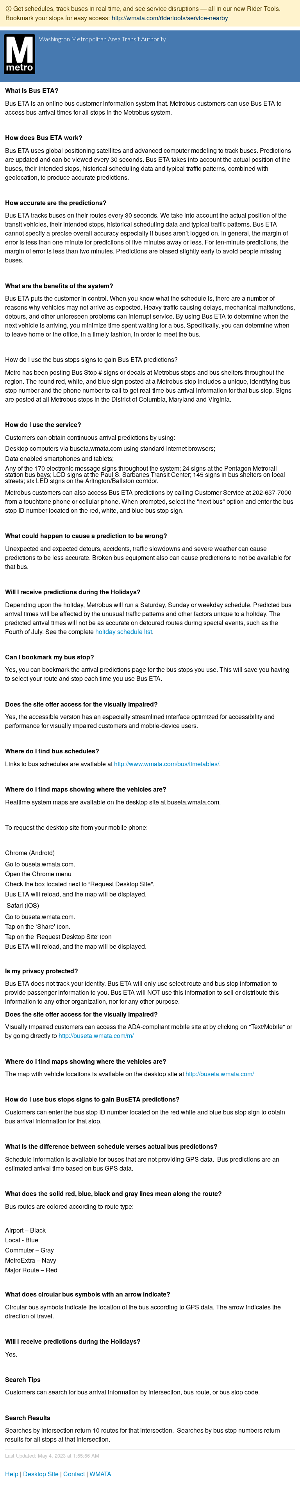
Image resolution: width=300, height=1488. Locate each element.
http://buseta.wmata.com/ (220, 1073)
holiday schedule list (123, 631)
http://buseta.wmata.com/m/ (96, 1035)
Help (11, 1473)
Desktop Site (41, 1473)
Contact (74, 1473)
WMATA (100, 1473)
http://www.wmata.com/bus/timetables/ (166, 763)
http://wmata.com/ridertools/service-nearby (170, 17)
